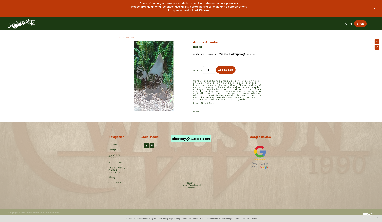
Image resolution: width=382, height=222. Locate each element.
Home (112, 144)
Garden (130, 38)
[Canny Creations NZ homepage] (145, 24)
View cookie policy (249, 219)
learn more (252, 54)
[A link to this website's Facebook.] (377, 41)
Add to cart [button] (225, 69)
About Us (115, 162)
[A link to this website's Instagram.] (377, 47)
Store (121, 38)
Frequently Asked (117, 168)
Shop (360, 23)
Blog (111, 177)
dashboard (32, 212)
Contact (115, 182)
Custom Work (114, 156)
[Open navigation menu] (371, 23)
